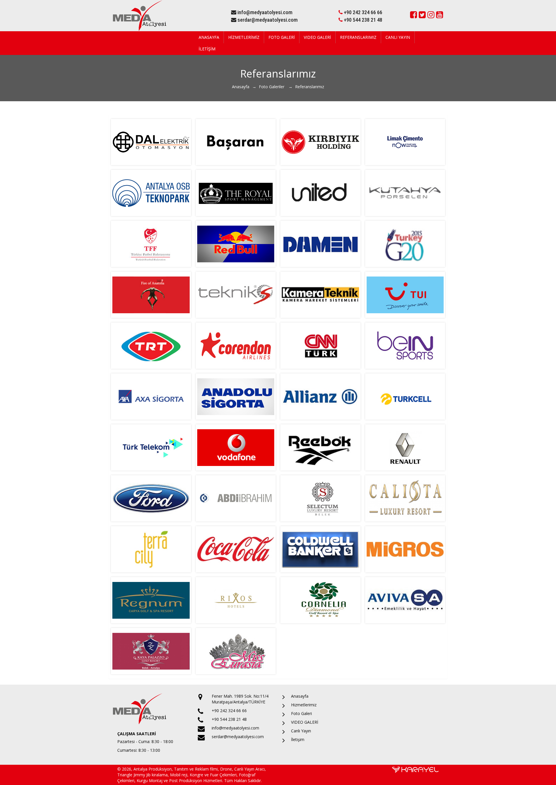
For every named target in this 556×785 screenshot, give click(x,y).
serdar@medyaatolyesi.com (267, 20)
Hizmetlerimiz (243, 37)
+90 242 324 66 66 (362, 12)
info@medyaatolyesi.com (264, 12)
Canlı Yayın (397, 37)
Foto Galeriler (272, 86)
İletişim (207, 48)
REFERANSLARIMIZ (358, 37)
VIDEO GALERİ (317, 37)
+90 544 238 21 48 (362, 20)
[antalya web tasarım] (415, 769)
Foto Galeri (281, 37)
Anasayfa (209, 37)
